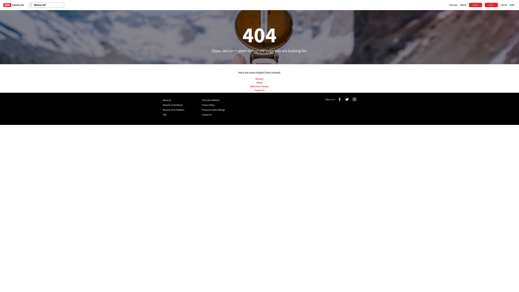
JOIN (512, 5)
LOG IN (504, 5)
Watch (463, 5)
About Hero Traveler (259, 86)
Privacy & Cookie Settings (213, 110)
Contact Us (259, 90)
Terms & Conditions (210, 100)
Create (476, 5)
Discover (453, 5)
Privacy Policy (208, 105)
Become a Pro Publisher (173, 110)
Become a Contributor (173, 105)
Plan (491, 5)
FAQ (164, 114)
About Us (167, 100)
